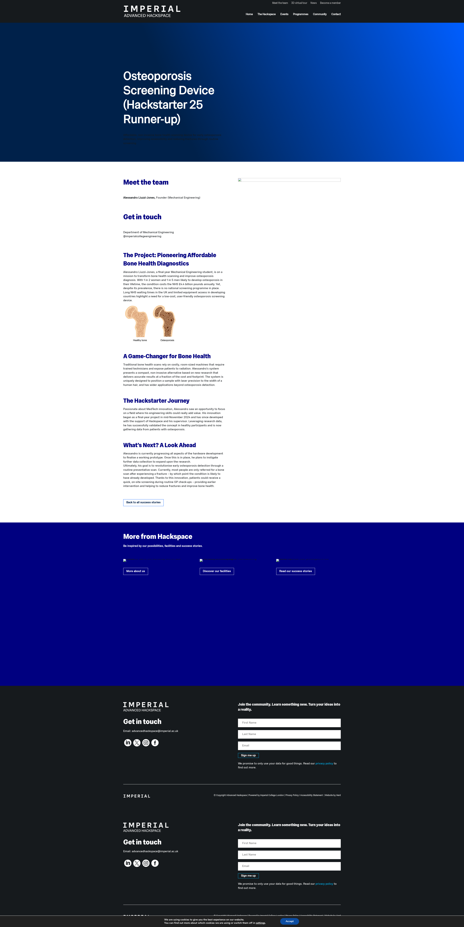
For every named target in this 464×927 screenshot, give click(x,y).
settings (260, 923)
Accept (290, 921)
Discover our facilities (217, 571)
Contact (336, 14)
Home (249, 14)
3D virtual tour (299, 3)
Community (320, 14)
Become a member (330, 3)
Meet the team (280, 3)
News (313, 3)
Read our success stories (295, 571)
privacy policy (324, 763)
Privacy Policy (292, 795)
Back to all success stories (143, 502)
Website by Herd (333, 795)
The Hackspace (267, 14)
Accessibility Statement (311, 795)
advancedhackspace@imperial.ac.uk (155, 731)
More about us (135, 571)
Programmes (300, 14)
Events (284, 14)
